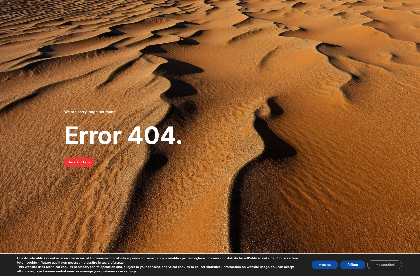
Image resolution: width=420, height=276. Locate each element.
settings (130, 271)
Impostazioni (385, 264)
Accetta (325, 264)
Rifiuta (352, 264)
